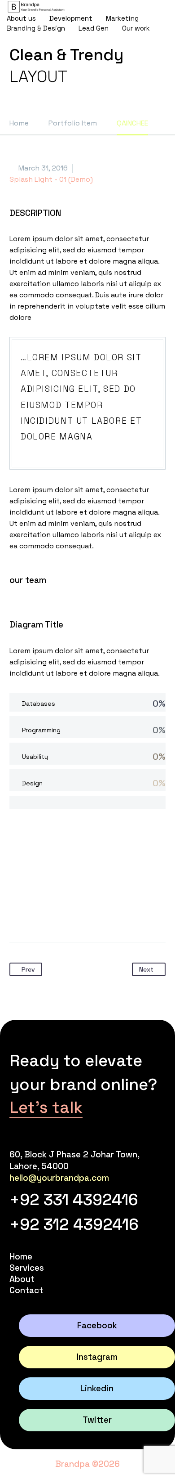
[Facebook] (17, 913)
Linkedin (97, 1388)
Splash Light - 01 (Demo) (51, 179)
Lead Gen (94, 28)
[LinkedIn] (85, 913)
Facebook (97, 1325)
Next (146, 969)
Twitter (97, 1419)
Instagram (97, 1356)
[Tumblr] (68, 913)
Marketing (122, 18)
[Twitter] (34, 913)
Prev (28, 969)
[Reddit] (102, 913)
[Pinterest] (51, 913)
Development (70, 18)
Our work (136, 28)
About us (21, 18)
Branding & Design (36, 28)
